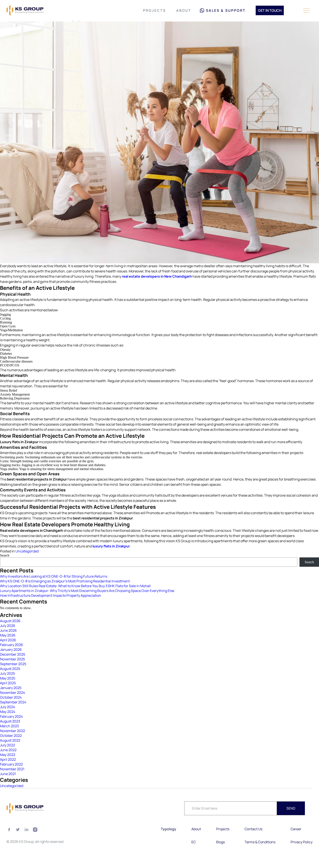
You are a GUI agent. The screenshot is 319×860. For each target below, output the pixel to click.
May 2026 (7, 635)
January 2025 (10, 687)
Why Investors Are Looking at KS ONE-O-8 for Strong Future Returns (53, 576)
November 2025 (12, 659)
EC (193, 842)
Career (296, 829)
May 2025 (7, 678)
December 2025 (12, 654)
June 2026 (8, 630)
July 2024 (7, 706)
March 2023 (9, 726)
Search (4, 555)
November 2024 (12, 692)
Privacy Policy (301, 842)
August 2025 (10, 668)
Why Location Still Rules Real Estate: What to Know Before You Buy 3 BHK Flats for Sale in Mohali (75, 585)
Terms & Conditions (260, 842)
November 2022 (12, 730)
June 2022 (8, 749)
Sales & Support (226, 10)
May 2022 (7, 754)
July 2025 (7, 673)
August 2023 (10, 721)
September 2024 (13, 702)
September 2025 (13, 663)
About (183, 10)
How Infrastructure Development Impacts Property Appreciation (50, 595)
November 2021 (12, 769)
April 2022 (8, 759)
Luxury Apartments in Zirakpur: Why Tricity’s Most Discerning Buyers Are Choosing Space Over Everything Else (87, 590)
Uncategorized (27, 551)
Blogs (220, 842)
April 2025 (8, 683)
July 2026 (7, 625)
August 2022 (10, 740)
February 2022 (11, 764)
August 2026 (10, 620)
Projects (154, 10)
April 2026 (8, 640)
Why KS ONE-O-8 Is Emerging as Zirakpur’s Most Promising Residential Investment (65, 581)
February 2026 (11, 644)
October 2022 (11, 735)
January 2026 (11, 649)
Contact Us (253, 829)
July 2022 (7, 745)
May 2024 (7, 711)
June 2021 (8, 773)
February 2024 (11, 716)
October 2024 (11, 697)
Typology (168, 829)
